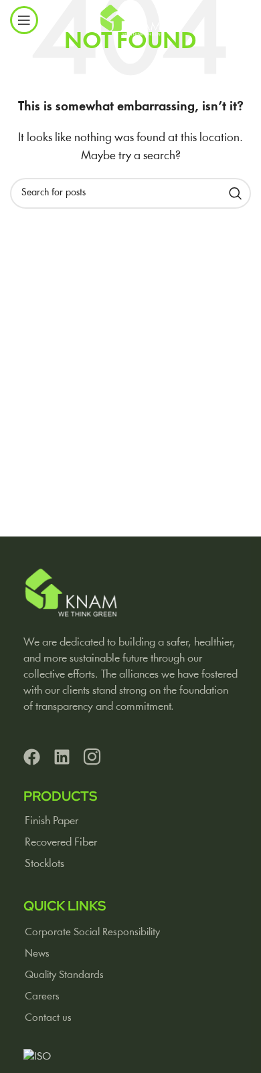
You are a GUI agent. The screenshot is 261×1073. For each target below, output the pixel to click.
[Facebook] (31, 757)
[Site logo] (130, 20)
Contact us (48, 1018)
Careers (42, 996)
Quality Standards (64, 975)
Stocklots (44, 864)
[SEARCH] (235, 193)
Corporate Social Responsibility (92, 932)
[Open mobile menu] (24, 20)
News (37, 954)
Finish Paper (51, 821)
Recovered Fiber (61, 842)
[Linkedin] (62, 757)
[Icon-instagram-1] (92, 757)
